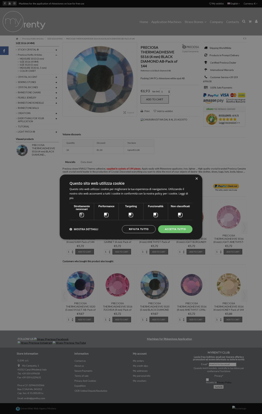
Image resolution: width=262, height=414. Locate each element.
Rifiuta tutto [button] (139, 229)
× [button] (196, 178)
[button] (84, 229)
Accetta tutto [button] (175, 229)
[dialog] (131, 207)
